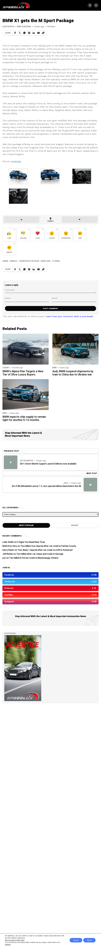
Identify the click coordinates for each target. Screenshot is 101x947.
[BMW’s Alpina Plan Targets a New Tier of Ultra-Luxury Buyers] (25, 349)
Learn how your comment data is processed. (69, 316)
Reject (89, 940)
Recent (74, 525)
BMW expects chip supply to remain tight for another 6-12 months (24, 418)
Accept (76, 940)
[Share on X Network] (19, 33)
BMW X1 (14, 261)
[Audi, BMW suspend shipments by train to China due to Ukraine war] (75, 349)
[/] (89, 5)
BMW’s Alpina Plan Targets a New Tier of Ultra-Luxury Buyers (22, 373)
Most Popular (26, 525)
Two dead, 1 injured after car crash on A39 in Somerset (45, 550)
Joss (65, 483)
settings (8, 945)
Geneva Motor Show (29, 261)
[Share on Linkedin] (33, 33)
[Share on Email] (38, 33)
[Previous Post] (10, 462)
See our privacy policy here (14, 940)
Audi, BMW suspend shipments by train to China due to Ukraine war (72, 373)
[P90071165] (18, 196)
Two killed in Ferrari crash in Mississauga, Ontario (34, 558)
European (26, 26)
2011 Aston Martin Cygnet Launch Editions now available (48, 463)
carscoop (16, 161)
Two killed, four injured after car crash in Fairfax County (48, 546)
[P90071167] (18, 176)
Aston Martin (26, 460)
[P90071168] (50, 176)
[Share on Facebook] (15, 33)
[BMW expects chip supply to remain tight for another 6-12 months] (25, 394)
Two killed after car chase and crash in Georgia (39, 554)
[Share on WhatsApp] (24, 33)
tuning (56, 261)
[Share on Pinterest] (29, 33)
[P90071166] (81, 176)
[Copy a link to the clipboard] (43, 33)
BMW (19, 26)
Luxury (5, 367)
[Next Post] (90, 484)
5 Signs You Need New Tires (31, 542)
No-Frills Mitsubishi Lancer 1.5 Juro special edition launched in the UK (46, 486)
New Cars (46, 261)
